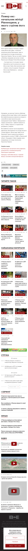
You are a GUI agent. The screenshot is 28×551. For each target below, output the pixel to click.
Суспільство (7, 294)
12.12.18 (18, 232)
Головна (3, 13)
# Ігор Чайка (5, 167)
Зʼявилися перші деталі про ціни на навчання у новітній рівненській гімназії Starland (12, 397)
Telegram (15, 537)
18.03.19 (4, 214)
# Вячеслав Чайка (6, 164)
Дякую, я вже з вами (15, 546)
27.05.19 (18, 192)
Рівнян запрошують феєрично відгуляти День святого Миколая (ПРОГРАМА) (13, 432)
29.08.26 (5, 259)
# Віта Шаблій (13, 167)
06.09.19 (5, 192)
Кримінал (6, 189)
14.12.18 (4, 502)
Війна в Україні (7, 332)
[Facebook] (2, 171)
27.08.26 (19, 297)
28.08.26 (5, 279)
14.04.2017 (7, 31)
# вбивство (16, 164)
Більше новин (13, 386)
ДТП (19, 256)
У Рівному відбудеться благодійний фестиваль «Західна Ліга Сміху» (11, 420)
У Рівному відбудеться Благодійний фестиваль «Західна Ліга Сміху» (11, 426)
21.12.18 (4, 232)
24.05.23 (5, 447)
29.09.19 (5, 474)
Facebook (15, 541)
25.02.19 (19, 214)
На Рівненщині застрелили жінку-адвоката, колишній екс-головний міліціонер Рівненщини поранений (13, 150)
